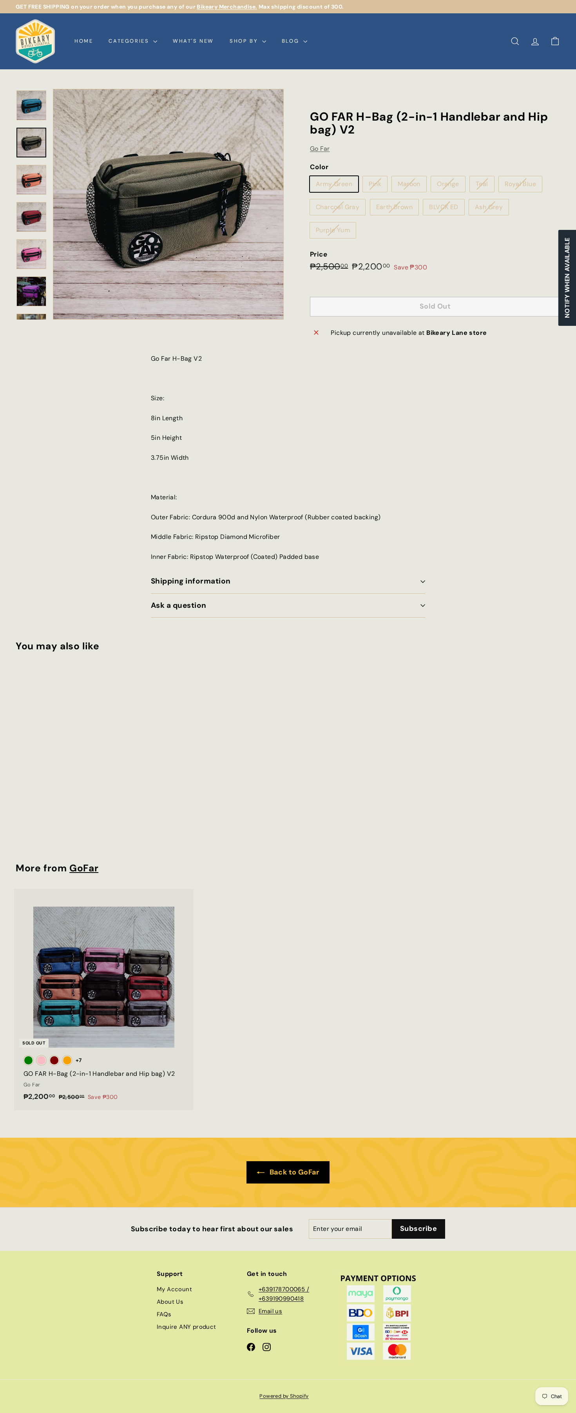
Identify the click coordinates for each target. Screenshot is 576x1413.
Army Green (337, 185)
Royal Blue (523, 185)
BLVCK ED (446, 208)
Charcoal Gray (340, 208)
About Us (170, 1302)
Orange (451, 185)
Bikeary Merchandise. (227, 6)
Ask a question (178, 605)
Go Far (320, 149)
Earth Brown (397, 208)
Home (83, 41)
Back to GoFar (293, 1172)
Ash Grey (492, 208)
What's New (193, 41)
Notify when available (567, 278)
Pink (378, 185)
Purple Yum (336, 232)
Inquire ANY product (186, 1327)
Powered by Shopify (283, 1396)
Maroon (412, 185)
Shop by (245, 41)
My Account (174, 1289)
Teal (485, 185)
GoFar (83, 868)
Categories (130, 41)
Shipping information (191, 581)
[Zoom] (168, 204)
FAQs (164, 1314)
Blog (291, 41)
